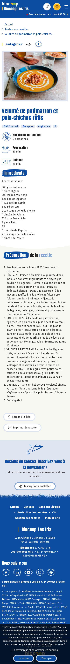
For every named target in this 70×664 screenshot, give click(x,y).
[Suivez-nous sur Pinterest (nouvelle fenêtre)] (51, 572)
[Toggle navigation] (66, 8)
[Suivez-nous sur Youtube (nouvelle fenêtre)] (28, 572)
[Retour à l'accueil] (10, 4)
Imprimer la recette (25, 427)
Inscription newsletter (37, 486)
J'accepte (46, 658)
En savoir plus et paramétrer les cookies (35, 650)
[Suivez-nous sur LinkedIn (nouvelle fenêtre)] (17, 572)
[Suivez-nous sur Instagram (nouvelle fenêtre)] (40, 572)
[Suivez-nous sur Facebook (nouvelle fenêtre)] (6, 572)
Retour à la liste (21, 416)
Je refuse (23, 658)
